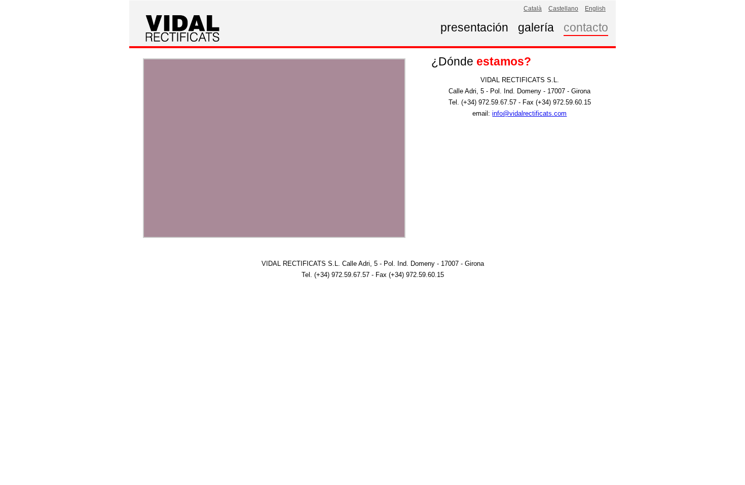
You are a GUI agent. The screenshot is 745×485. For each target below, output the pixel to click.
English (595, 8)
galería (536, 27)
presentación (474, 27)
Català (533, 8)
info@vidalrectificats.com (529, 113)
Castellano (563, 8)
